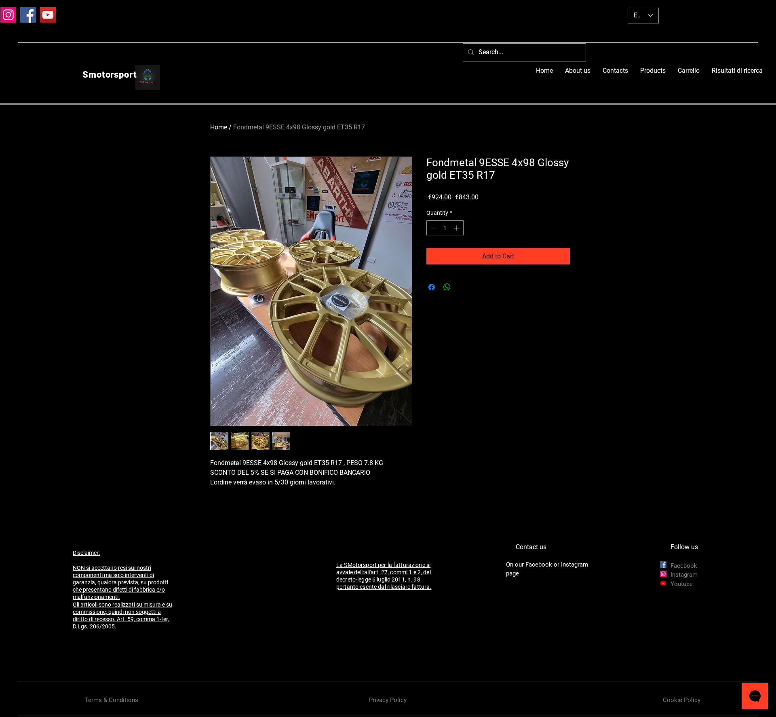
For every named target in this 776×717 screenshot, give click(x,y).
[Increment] (457, 228)
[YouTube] (48, 15)
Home (218, 127)
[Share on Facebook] (431, 287)
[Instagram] (8, 15)
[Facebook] (28, 15)
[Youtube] (663, 583)
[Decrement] (433, 228)
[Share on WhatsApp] (447, 287)
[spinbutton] (445, 228)
